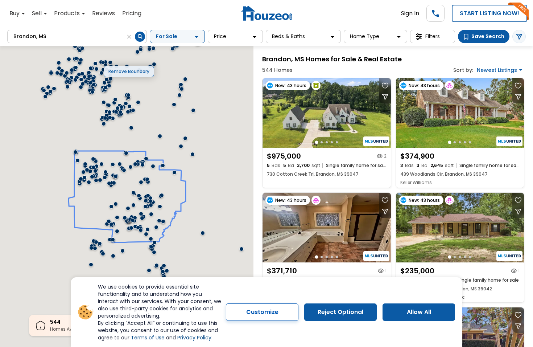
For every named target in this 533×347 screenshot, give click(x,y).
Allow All (419, 312)
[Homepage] (266, 13)
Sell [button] (37, 13)
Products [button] (67, 13)
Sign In (410, 13)
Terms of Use (148, 337)
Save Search (487, 36)
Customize (262, 312)
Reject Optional (340, 312)
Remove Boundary (128, 71)
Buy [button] (15, 13)
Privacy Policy (194, 337)
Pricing (131, 13)
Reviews (103, 13)
